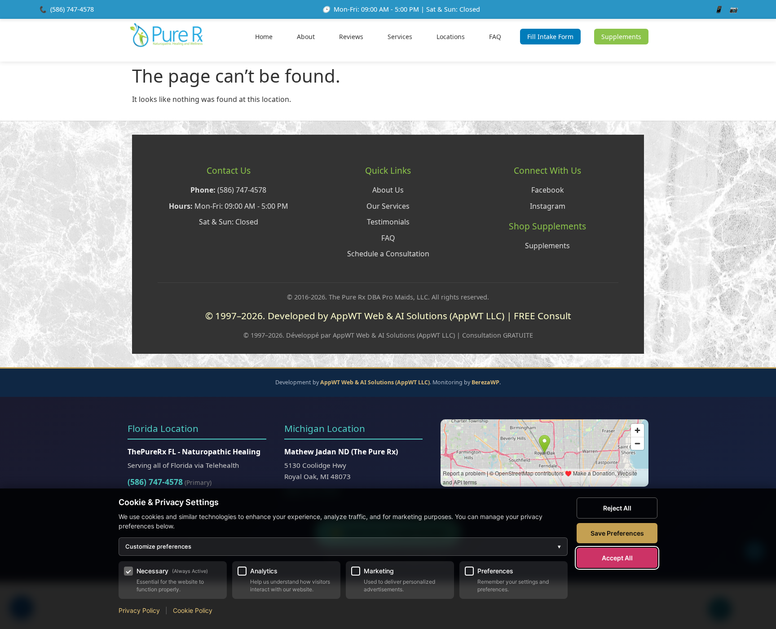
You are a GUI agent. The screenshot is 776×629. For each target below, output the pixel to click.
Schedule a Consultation (388, 254)
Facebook (547, 190)
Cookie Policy (192, 610)
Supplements (621, 36)
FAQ (495, 36)
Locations (450, 36)
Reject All (617, 508)
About (306, 36)
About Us (388, 190)
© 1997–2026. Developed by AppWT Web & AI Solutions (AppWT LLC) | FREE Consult (388, 315)
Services (400, 36)
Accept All (617, 558)
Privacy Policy (139, 610)
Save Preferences (617, 533)
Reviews (351, 36)
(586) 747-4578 (72, 9)
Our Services (388, 206)
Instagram (547, 206)
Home (264, 36)
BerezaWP (485, 382)
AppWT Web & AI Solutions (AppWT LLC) (375, 382)
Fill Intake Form (550, 36)
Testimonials (388, 222)
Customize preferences (343, 546)
